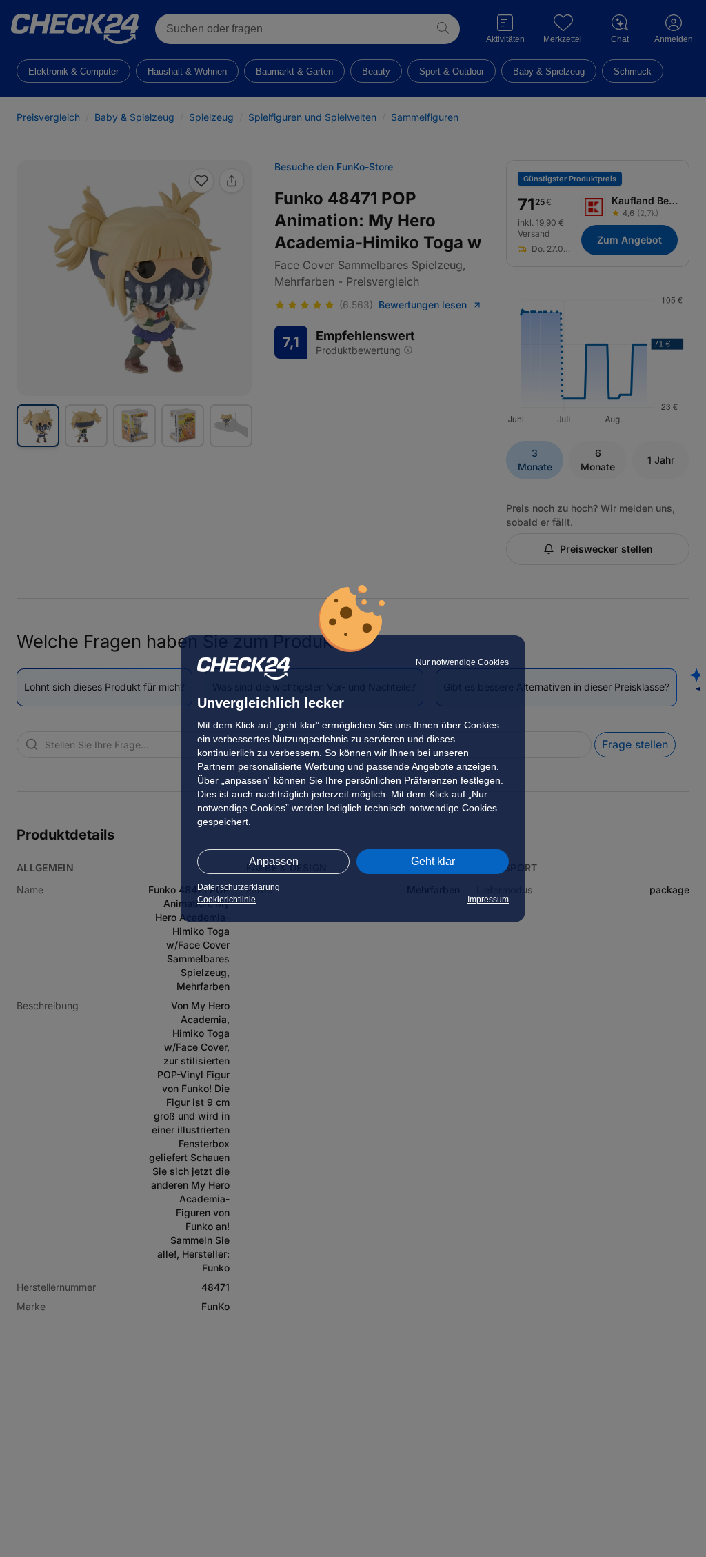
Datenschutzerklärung (238, 887)
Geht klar (433, 861)
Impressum (488, 899)
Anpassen (274, 861)
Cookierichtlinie (226, 899)
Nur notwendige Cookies (462, 662)
